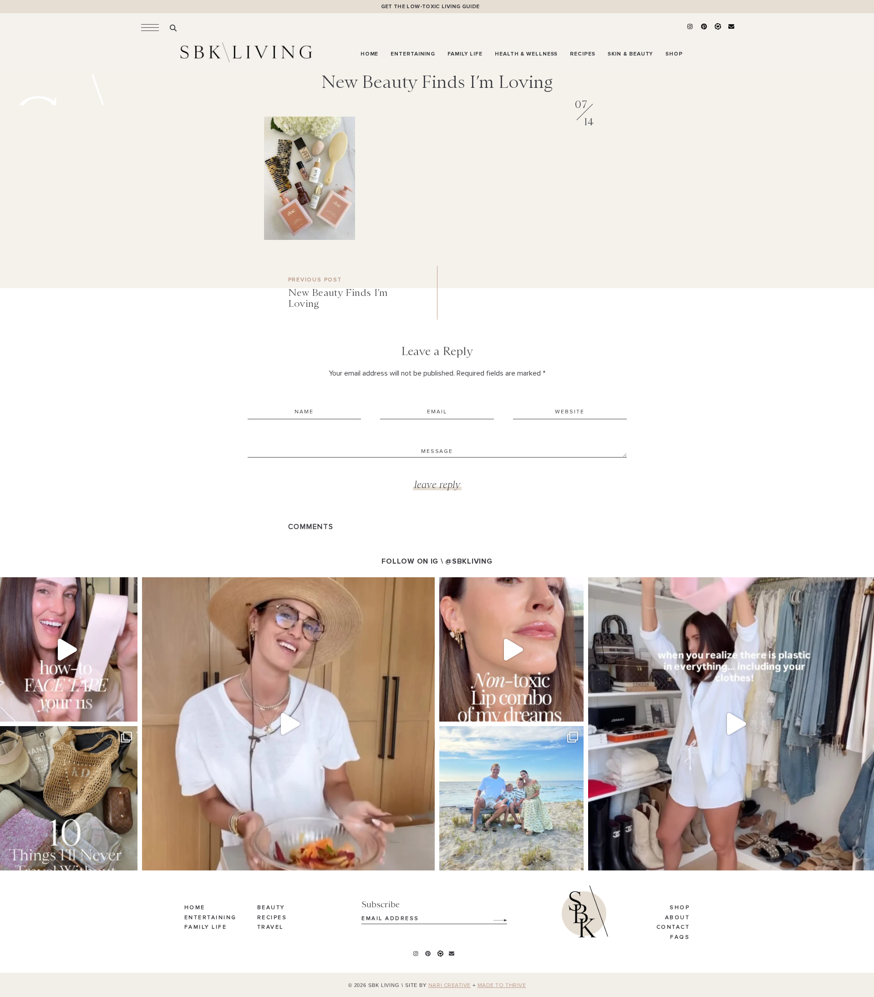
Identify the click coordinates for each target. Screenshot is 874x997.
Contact (673, 927)
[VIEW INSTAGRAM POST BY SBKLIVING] (128, 710)
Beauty (271, 908)
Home (194, 908)
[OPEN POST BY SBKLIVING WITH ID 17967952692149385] (288, 723)
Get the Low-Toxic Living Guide (430, 6)
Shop (680, 908)
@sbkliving (468, 561)
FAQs (680, 937)
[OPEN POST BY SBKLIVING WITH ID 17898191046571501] (511, 649)
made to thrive (502, 985)
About (677, 918)
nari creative (449, 985)
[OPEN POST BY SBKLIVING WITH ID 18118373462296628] (511, 798)
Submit (495, 917)
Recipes (272, 918)
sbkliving (64, 586)
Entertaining (210, 918)
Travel (270, 927)
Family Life (205, 927)
